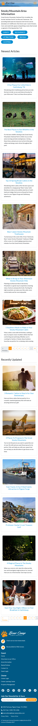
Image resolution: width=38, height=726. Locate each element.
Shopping (7, 42)
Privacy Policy (5, 716)
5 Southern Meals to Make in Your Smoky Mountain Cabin (19, 328)
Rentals (23, 37)
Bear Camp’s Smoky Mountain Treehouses (19, 233)
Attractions (8, 37)
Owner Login (5, 678)
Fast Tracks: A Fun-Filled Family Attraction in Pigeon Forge (19, 488)
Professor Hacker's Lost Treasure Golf (19, 526)
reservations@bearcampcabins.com (13, 713)
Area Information (6, 662)
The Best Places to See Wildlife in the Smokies (19, 130)
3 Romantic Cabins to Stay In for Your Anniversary (19, 394)
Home (3, 656)
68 (35, 348)
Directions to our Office (8, 659)
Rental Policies (5, 665)
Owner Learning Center (8, 681)
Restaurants (20, 32)
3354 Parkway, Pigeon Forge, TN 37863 (14, 707)
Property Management (8, 684)
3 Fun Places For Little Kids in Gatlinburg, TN (19, 86)
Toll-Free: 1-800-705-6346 (10, 710)
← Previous (5, 619)
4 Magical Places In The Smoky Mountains (19, 564)
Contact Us (4, 668)
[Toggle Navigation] (35, 3)
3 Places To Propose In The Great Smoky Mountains (19, 439)
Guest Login (4, 671)
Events (6, 32)
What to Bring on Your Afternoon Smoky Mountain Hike (19, 279)
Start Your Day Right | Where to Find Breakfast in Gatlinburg (19, 609)
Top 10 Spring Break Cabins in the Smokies (19, 182)
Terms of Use (14, 716)
